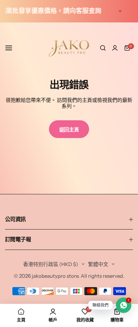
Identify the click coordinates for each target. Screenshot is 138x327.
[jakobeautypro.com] (69, 48)
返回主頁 (69, 129)
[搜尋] (103, 48)
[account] (115, 48)
